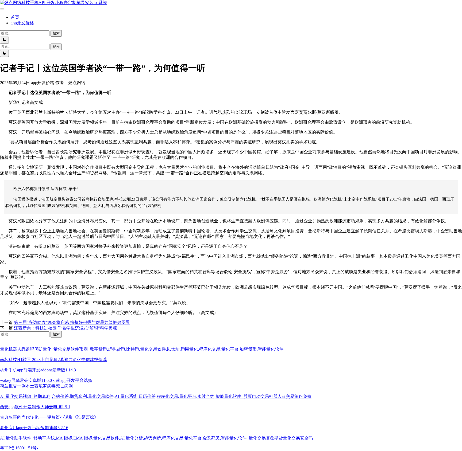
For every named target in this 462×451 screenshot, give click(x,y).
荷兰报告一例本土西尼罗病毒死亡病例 (36, 386)
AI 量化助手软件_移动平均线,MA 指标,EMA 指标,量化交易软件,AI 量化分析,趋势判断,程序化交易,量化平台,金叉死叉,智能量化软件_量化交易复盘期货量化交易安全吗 (156, 438)
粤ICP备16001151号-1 (20, 448)
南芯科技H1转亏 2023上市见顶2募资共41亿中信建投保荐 (53, 359)
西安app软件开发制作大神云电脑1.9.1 (35, 407)
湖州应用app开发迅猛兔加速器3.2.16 (34, 427)
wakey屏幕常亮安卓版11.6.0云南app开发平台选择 (46, 380)
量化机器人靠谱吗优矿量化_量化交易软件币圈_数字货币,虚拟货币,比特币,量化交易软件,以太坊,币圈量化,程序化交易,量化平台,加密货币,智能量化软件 (141, 349)
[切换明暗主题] (4, 40)
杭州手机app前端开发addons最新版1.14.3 (38, 370)
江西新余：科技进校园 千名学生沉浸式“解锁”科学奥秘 (65, 328)
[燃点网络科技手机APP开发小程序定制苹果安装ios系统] (53, 2)
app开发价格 (22, 23)
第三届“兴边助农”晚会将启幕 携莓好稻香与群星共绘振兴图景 (72, 322)
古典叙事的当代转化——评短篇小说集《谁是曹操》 (49, 417)
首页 (15, 17)
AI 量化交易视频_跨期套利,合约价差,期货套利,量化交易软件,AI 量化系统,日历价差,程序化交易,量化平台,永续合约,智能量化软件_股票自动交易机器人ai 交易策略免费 (155, 396)
